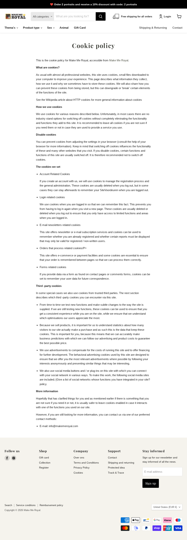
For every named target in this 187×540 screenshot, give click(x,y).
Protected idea (116, 467)
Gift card (44, 457)
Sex (50, 27)
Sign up (150, 483)
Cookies (78, 472)
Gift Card (80, 27)
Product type (31, 27)
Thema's (10, 27)
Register (44, 467)
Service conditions (26, 505)
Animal (64, 27)
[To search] (101, 16)
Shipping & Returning (153, 27)
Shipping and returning (121, 462)
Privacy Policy (81, 467)
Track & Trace (116, 472)
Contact (177, 27)
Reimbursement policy (51, 505)
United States (165, 507)
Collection (44, 462)
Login (167, 16)
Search (8, 505)
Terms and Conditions (86, 462)
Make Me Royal (118, 60)
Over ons (79, 457)
